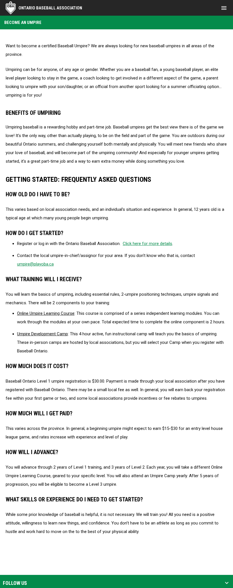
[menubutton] (223, 8)
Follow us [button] (15, 583)
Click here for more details (147, 243)
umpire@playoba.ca (35, 264)
